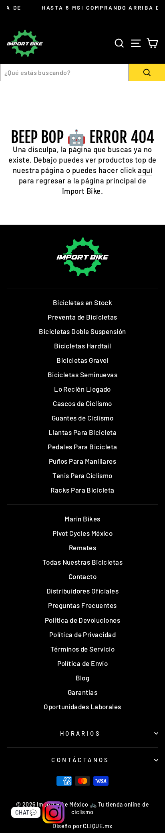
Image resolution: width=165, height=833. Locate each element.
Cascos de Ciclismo (82, 403)
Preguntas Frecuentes (82, 605)
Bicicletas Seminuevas (83, 374)
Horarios (80, 733)
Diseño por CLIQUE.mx (82, 826)
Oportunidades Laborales (82, 706)
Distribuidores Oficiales (82, 591)
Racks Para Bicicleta (82, 490)
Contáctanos (80, 759)
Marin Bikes (82, 519)
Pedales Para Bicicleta (82, 447)
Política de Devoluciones (82, 620)
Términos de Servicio (82, 649)
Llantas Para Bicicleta (82, 432)
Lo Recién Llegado (82, 389)
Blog (83, 678)
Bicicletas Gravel (82, 360)
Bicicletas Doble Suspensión (82, 331)
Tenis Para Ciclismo (82, 475)
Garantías (82, 692)
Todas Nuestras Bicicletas (82, 562)
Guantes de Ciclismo (83, 418)
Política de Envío (82, 663)
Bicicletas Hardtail (82, 346)
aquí (145, 170)
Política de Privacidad (82, 634)
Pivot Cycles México (82, 533)
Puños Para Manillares (83, 461)
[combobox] (64, 72)
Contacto (82, 576)
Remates (82, 547)
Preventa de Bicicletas (82, 317)
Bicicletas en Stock (83, 302)
